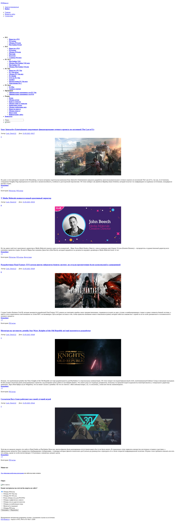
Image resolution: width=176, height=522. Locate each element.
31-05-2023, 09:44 (29, 403)
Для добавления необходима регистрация (12, 473)
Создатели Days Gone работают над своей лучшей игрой (26, 399)
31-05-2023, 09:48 (29, 334)
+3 (2, 254)
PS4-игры (12, 191)
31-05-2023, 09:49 (29, 269)
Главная (7, 12)
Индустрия (28, 257)
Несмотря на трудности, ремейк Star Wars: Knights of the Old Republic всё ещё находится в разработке (46, 331)
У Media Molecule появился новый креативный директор (26, 198)
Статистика (9, 16)
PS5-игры (19, 191)
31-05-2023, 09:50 (29, 202)
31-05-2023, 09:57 (29, 133)
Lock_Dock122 (11, 133)
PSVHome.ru (4, 3)
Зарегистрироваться (12, 7)
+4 (2, 187)
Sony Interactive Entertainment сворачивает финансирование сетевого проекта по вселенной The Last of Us (47, 129)
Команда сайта (10, 14)
